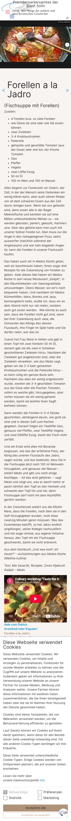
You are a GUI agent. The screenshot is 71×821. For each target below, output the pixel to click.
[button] (67, 45)
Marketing (51, 798)
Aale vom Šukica (15, 624)
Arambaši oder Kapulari (20, 629)
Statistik (15, 798)
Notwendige (18, 792)
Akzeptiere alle (35, 808)
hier (42, 780)
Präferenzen (52, 792)
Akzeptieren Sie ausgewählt (35, 815)
